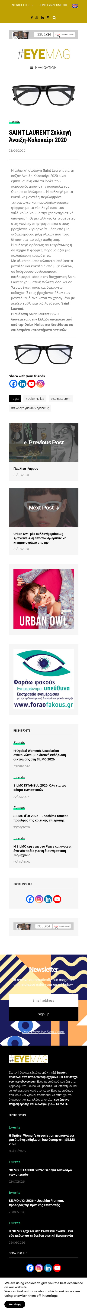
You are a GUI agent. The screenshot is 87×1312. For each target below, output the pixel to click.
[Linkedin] (22, 384)
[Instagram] (40, 384)
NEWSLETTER (20, 5)
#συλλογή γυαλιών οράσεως (30, 408)
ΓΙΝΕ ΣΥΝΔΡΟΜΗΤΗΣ (54, 5)
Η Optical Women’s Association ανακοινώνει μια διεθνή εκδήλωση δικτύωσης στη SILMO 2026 (39, 755)
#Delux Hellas (35, 398)
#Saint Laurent (60, 398)
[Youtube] (31, 384)
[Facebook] (13, 384)
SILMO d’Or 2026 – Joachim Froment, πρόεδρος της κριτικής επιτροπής (40, 818)
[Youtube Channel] (57, 899)
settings (51, 1295)
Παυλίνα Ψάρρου (25, 468)
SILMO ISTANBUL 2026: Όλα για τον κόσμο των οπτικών (39, 788)
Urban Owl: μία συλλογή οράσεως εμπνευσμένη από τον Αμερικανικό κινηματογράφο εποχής (39, 538)
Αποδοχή (15, 1304)
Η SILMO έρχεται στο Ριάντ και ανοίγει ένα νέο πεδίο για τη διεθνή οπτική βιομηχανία (42, 851)
